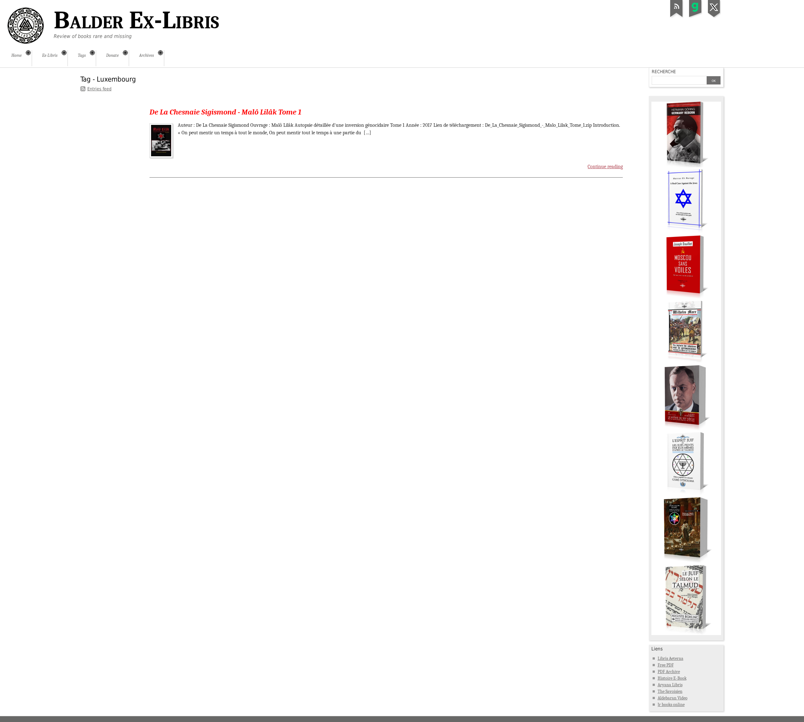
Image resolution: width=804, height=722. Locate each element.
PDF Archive (669, 671)
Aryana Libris (670, 684)
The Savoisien (670, 691)
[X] (714, 17)
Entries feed (99, 88)
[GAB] (695, 17)
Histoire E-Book (672, 678)
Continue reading (605, 166)
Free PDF (666, 665)
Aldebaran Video (672, 698)
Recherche (664, 71)
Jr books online (671, 704)
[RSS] (676, 17)
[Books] (686, 633)
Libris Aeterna (670, 658)
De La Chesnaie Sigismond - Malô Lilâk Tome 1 (225, 112)
